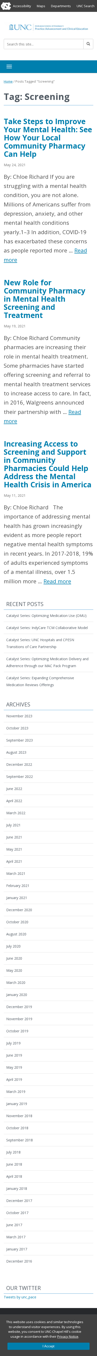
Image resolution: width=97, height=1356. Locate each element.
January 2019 (16, 1103)
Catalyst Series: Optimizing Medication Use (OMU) (46, 615)
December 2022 (19, 764)
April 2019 (14, 1079)
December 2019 (19, 1006)
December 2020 (19, 909)
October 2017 (17, 1212)
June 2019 (14, 1055)
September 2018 (19, 1140)
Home (8, 81)
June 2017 (14, 1224)
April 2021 (14, 861)
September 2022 (19, 776)
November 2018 (19, 1115)
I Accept (48, 1346)
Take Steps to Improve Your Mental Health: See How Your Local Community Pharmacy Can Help (48, 137)
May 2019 (14, 1067)
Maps (41, 6)
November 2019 (19, 1019)
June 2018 (14, 1164)
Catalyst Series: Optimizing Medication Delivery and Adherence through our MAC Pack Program (47, 662)
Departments (61, 6)
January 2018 (16, 1188)
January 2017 (16, 1249)
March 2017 (15, 1237)
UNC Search (86, 6)
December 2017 (19, 1200)
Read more (57, 581)
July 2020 (13, 946)
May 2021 (14, 849)
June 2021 (14, 837)
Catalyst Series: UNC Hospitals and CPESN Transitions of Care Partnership (40, 643)
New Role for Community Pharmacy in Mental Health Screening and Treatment (44, 298)
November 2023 (19, 716)
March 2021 (15, 873)
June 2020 (14, 958)
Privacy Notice (67, 1336)
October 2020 (17, 922)
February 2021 (17, 885)
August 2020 (16, 934)
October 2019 (17, 1031)
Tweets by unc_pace (20, 1297)
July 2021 (13, 825)
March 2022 (15, 813)
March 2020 (15, 982)
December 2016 (19, 1261)
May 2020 (14, 970)
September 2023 (19, 740)
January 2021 (16, 897)
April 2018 (14, 1176)
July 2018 (13, 1152)
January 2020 (16, 994)
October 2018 (17, 1128)
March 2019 (15, 1091)
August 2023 (16, 752)
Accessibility (22, 6)
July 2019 (13, 1043)
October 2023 (17, 728)
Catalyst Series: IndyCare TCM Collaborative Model (47, 627)
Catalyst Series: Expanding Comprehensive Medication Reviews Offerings (40, 681)
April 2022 (14, 800)
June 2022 (14, 788)
